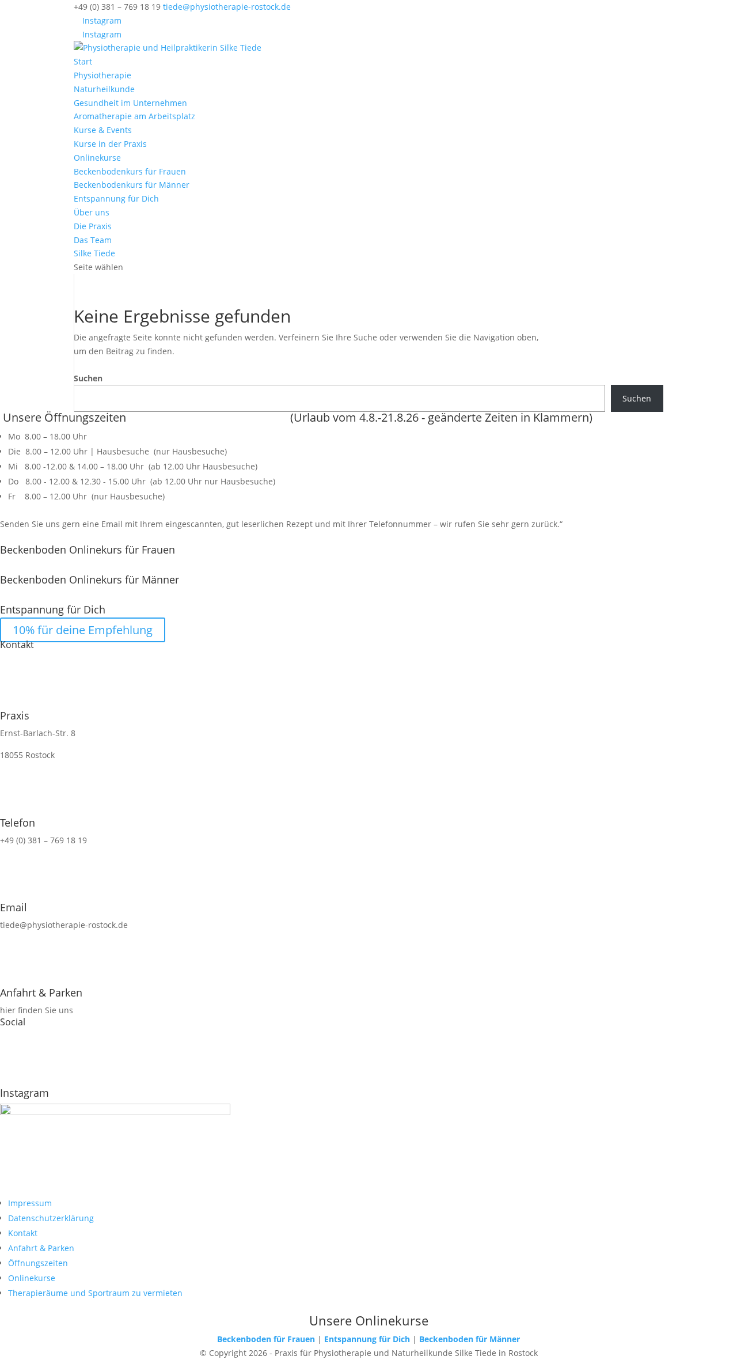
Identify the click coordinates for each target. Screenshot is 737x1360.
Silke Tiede (94, 253)
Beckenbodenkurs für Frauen (130, 171)
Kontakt (22, 1233)
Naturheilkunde (104, 89)
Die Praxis (93, 226)
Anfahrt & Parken (41, 1247)
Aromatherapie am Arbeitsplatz (134, 116)
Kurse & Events (103, 129)
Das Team (93, 239)
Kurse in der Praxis (110, 143)
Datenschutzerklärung (51, 1218)
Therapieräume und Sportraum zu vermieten (95, 1292)
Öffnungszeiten (38, 1262)
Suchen (88, 378)
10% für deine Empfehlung (83, 630)
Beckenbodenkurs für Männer (131, 184)
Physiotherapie (102, 75)
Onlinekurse (97, 157)
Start (83, 61)
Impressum (30, 1203)
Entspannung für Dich (116, 198)
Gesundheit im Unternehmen (130, 102)
